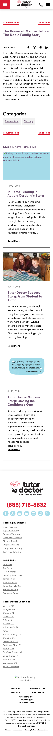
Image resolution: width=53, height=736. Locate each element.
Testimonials (9, 579)
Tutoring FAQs (10, 582)
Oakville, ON (9, 638)
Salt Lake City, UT (12, 645)
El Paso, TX (8, 623)
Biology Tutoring (11, 541)
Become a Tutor (10, 593)
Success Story (12, 121)
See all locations (11, 666)
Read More (14, 241)
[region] (26, 719)
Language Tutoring (12, 548)
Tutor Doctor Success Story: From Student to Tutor (25, 296)
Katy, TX (7, 631)
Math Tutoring (10, 527)
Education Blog (10, 589)
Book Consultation (12, 586)
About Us (7, 564)
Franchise (15, 692)
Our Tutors (8, 568)
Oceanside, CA (10, 641)
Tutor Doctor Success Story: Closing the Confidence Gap (24, 400)
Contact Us (38, 692)
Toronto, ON (9, 659)
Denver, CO (8, 616)
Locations (15, 688)
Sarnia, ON (8, 648)
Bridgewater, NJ (11, 609)
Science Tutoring (11, 534)
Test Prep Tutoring (12, 552)
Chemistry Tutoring (12, 537)
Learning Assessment (13, 575)
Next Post (44, 22)
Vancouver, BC (10, 663)
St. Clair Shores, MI (12, 652)
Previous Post (11, 22)
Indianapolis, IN (10, 627)
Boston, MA (8, 606)
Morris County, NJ (12, 634)
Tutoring (28, 121)
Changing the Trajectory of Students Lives (26, 700)
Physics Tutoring (11, 545)
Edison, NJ (8, 620)
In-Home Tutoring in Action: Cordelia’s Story (26, 193)
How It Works (9, 572)
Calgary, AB (8, 613)
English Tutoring (11, 530)
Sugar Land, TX (10, 656)
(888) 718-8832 (26, 505)
